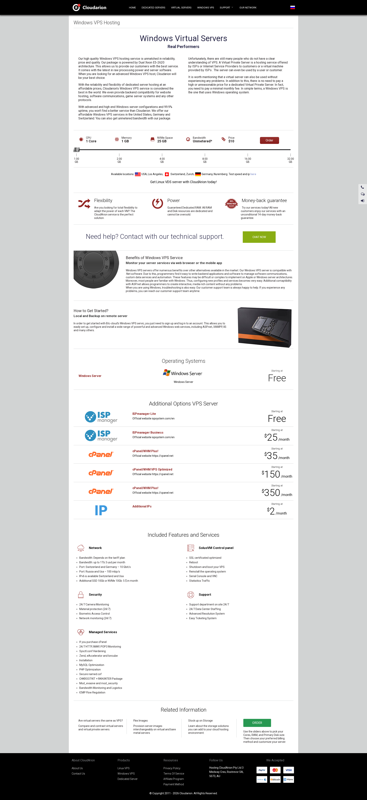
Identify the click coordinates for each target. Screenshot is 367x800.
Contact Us (78, 773)
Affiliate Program (173, 778)
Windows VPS (126, 773)
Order (269, 140)
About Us (77, 768)
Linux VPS (124, 768)
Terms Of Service (173, 773)
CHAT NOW (259, 237)
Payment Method (173, 784)
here (253, 173)
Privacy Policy (171, 768)
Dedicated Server (128, 778)
